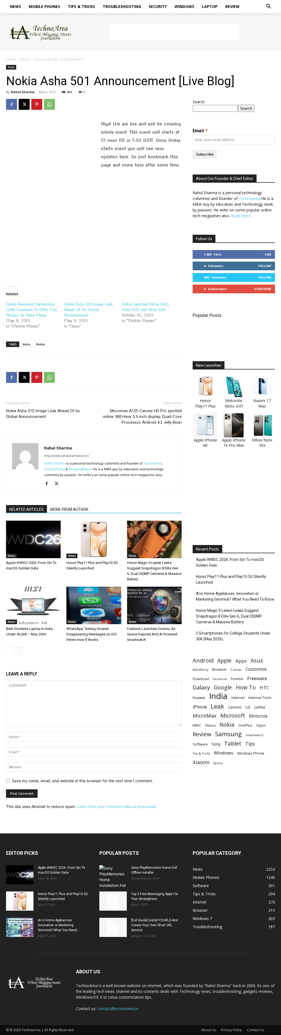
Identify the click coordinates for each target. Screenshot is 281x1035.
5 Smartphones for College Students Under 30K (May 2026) (233, 636)
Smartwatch (254, 735)
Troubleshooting (122, 6)
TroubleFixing (54, 469)
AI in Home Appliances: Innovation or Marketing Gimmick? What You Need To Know (235, 596)
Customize (256, 669)
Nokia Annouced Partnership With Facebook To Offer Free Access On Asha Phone (31, 309)
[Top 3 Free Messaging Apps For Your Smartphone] (113, 901)
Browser (219, 669)
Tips (250, 744)
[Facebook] (11, 104)
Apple (224, 660)
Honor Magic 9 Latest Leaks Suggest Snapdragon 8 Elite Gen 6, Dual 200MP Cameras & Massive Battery (229, 616)
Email (198, 131)
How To (246, 687)
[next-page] (18, 650)
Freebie (237, 678)
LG (247, 707)
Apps (241, 661)
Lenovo (234, 707)
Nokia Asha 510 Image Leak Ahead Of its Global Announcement (88, 309)
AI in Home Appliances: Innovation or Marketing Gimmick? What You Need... (58, 925)
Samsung (228, 734)
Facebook (220, 679)
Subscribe (204, 154)
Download (201, 678)
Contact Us (255, 1030)
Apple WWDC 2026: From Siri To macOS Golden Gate (230, 562)
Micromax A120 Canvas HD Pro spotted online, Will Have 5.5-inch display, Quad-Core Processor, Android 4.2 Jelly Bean (142, 416)
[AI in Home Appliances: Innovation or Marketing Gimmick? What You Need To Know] (19, 927)
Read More (241, 215)
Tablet (232, 743)
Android (203, 660)
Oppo (261, 725)
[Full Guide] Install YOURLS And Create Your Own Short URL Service (154, 925)
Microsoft (232, 715)
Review (232, 6)
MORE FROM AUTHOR (69, 509)
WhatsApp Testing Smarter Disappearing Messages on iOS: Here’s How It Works (91, 634)
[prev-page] (9, 650)
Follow (264, 266)
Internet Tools (259, 697)
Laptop (210, 6)
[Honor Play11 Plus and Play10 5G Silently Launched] (93, 539)
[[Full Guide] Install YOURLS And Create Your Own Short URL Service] (113, 927)
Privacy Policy (231, 1030)
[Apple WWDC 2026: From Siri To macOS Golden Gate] (33, 539)
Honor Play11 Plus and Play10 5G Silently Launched (231, 579)
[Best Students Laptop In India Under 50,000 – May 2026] (33, 605)
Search (199, 101)
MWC (197, 725)
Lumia (259, 707)
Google (223, 687)
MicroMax (205, 716)
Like (268, 254)
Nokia (40, 344)
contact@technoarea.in (117, 1008)
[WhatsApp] (49, 104)
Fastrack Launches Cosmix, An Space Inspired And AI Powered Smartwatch (152, 634)
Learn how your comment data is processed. (117, 806)
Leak (217, 706)
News (15, 6)
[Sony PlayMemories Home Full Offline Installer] (113, 876)
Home (11, 59)
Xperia (218, 763)
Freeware (257, 678)
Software (200, 744)
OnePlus (245, 725)
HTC (264, 687)
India (218, 696)
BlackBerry (200, 670)
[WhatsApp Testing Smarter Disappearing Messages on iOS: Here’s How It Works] (93, 605)
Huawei (199, 697)
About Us (208, 1030)
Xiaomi (201, 762)
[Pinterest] (36, 104)
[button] (268, 7)
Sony (216, 744)
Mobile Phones (44, 6)
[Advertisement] (175, 32)
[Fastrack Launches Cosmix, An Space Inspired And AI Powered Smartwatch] (154, 605)
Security (158, 6)
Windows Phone (250, 753)
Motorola (258, 716)
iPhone (200, 707)
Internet (238, 697)
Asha (26, 344)
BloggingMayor (80, 469)
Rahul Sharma (23, 92)
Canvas (236, 669)
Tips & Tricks (81, 6)
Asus (257, 660)
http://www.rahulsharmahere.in (66, 456)
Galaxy (201, 687)
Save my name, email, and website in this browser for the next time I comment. (82, 780)
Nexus (210, 725)
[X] (24, 104)
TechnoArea (152, 463)
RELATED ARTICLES (26, 509)
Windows (184, 6)
